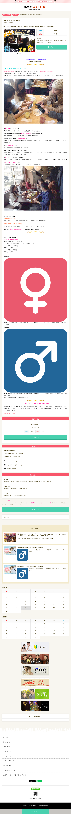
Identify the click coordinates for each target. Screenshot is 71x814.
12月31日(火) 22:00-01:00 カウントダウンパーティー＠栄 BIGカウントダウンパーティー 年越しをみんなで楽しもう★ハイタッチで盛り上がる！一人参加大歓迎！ (41, 535)
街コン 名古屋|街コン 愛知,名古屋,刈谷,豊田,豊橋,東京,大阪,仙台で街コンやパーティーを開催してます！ (35, 7)
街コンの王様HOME (7, 14)
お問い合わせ (7, 751)
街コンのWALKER (32, 805)
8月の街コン (15, 14)
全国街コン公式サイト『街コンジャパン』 (15, 775)
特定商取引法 (7, 765)
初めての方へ (7, 747)
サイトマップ (7, 756)
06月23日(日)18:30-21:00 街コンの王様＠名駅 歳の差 (30, 566)
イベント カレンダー (9, 761)
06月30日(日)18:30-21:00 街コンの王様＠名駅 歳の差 (30, 547)
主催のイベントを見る (9, 413)
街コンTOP (6, 737)
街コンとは (6, 742)
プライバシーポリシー (9, 770)
